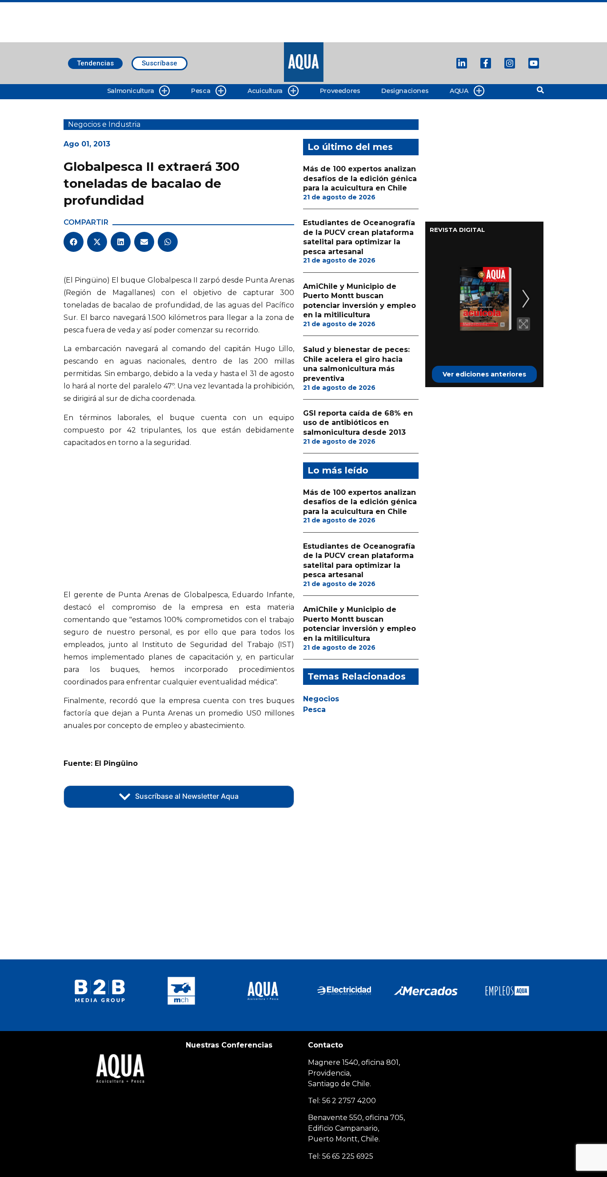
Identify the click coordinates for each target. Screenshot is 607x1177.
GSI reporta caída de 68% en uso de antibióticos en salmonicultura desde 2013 (358, 423)
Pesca (200, 91)
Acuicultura (265, 91)
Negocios (321, 699)
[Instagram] (509, 63)
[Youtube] (533, 63)
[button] (74, 242)
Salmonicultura (130, 91)
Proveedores (340, 91)
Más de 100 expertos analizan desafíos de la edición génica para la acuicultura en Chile (360, 178)
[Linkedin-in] (461, 63)
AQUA (459, 91)
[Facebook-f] (485, 63)
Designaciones (404, 91)
